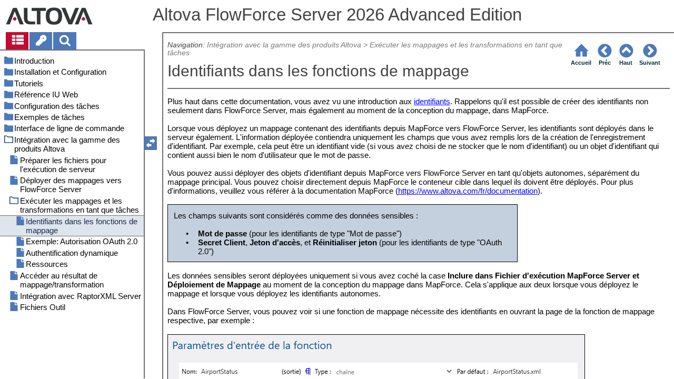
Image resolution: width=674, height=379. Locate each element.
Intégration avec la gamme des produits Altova (284, 45)
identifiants (432, 101)
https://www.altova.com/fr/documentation (468, 190)
